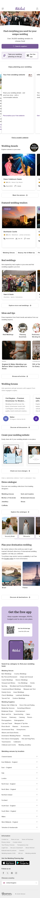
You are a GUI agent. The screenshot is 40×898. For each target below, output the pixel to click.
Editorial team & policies (9, 850)
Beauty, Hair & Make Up (26, 253)
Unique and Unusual (26, 677)
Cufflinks (5, 505)
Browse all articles (18, 376)
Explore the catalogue (19, 512)
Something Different (24, 708)
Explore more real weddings (19, 305)
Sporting (4, 686)
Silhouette (26, 536)
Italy (3, 773)
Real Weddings (8, 335)
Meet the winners (19, 195)
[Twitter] (7, 873)
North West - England (9, 789)
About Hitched (30, 848)
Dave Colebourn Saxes (13, 179)
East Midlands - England (9, 762)
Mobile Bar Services (8, 708)
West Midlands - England (10, 822)
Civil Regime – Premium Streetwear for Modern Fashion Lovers (14, 400)
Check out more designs (19, 471)
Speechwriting (18, 714)
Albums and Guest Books (10, 733)
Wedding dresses (8, 494)
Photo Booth (6, 726)
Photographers (6, 720)
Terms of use (15, 839)
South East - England (8, 806)
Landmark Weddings (22, 695)
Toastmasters (6, 742)
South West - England (9, 811)
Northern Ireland (7, 795)
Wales (4, 817)
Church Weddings (7, 695)
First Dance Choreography (10, 739)
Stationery (12, 717)
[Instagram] (16, 873)
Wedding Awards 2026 (8, 853)
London (4, 778)
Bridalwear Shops (7, 711)
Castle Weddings (7, 680)
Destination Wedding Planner (11, 736)
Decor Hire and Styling (27, 705)
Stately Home (6, 692)
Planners (15, 726)
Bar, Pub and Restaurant (9, 677)
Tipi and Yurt (6, 698)
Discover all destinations (19, 597)
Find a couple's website (20, 138)
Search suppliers (21, 46)
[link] (19, 285)
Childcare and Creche (9, 745)
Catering (22, 717)
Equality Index (8, 559)
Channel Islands (7, 757)
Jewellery (5, 502)
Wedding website (30, 853)
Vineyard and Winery (8, 683)
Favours (4, 717)
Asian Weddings (18, 692)
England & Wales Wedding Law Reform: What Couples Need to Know (14, 366)
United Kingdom (11, 883)
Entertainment (20, 711)
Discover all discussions (18, 427)
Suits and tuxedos (27, 494)
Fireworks (26, 736)
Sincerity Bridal (10, 536)
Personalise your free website (13, 116)
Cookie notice (17, 842)
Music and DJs (6, 714)
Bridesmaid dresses (28, 498)
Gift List (20, 853)
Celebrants (17, 742)
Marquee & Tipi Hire (21, 723)
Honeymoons (21, 730)
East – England (7, 767)
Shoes (23, 502)
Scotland (4, 800)
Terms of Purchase (27, 839)
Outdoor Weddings (19, 698)
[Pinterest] (12, 873)
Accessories (25, 726)
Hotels (32, 683)
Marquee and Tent (30, 689)
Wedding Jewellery (24, 745)
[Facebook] (3, 873)
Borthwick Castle (10, 232)
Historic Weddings (22, 680)
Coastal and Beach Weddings (11, 689)
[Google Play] (23, 864)
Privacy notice (6, 842)
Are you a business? (16, 848)
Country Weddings (20, 674)
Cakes (28, 714)
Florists (29, 717)
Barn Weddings (6, 674)
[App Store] (8, 864)
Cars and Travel (7, 723)
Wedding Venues (9, 253)
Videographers (19, 720)
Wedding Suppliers (8, 702)
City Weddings (23, 683)
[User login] (37, 8)
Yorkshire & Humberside (10, 827)
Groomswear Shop (8, 730)
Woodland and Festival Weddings (21, 686)
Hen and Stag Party (28, 739)
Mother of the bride (9, 498)
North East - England (8, 784)
